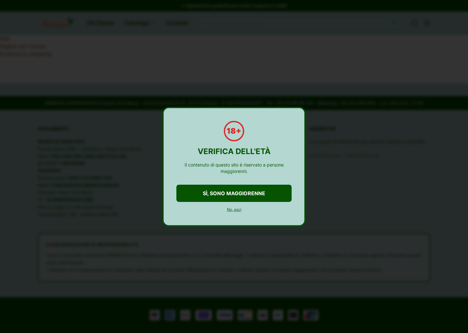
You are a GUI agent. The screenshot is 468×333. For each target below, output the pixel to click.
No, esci (234, 209)
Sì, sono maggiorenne (234, 193)
